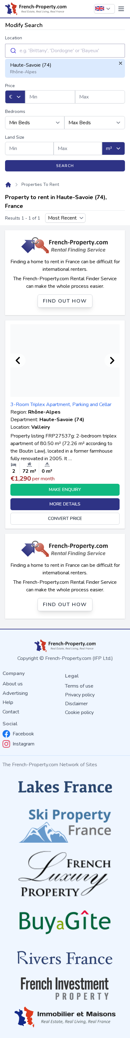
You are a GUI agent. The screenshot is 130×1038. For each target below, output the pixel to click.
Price (10, 86)
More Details (65, 504)
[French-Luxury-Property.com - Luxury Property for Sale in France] (65, 874)
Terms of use (79, 686)
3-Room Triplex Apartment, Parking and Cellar (60, 404)
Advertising (15, 693)
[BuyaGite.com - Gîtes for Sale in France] (65, 922)
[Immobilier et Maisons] (65, 1017)
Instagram (23, 743)
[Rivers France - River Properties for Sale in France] (65, 958)
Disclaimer (76, 703)
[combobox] (65, 51)
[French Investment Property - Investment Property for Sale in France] (65, 988)
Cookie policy (79, 712)
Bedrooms (15, 111)
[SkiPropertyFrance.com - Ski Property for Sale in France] (65, 824)
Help (8, 702)
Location (13, 38)
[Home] (8, 184)
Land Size (14, 137)
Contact (11, 711)
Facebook (23, 733)
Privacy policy (80, 694)
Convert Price (65, 519)
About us (13, 683)
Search (65, 165)
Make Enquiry (65, 490)
